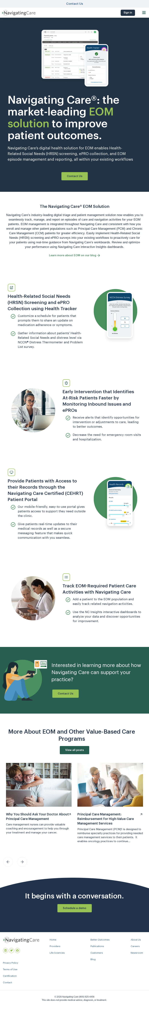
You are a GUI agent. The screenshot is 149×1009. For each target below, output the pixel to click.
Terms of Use (10, 969)
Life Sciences (57, 953)
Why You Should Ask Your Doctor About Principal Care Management (37, 816)
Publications (97, 946)
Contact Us (74, 3)
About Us (136, 940)
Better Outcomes (100, 940)
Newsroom (137, 953)
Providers (55, 946)
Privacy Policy (10, 963)
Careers (135, 946)
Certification (10, 976)
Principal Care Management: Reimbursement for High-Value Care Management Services (105, 819)
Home (53, 940)
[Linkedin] (5, 950)
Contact (7, 982)
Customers (96, 953)
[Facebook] (17, 950)
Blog (93, 959)
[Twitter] (11, 950)
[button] (144, 12)
